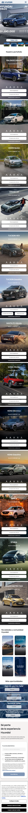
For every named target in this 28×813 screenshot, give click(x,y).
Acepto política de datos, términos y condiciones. (14, 754)
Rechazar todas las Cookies (14, 805)
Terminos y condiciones (12, 770)
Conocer (12, 689)
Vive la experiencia (14, 90)
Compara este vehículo (14, 94)
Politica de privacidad (5, 770)
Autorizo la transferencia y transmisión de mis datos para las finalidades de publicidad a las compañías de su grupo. (15, 759)
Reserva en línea (20, 313)
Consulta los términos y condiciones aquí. (14, 97)
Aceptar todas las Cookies (14, 810)
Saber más (14, 40)
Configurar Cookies (14, 801)
